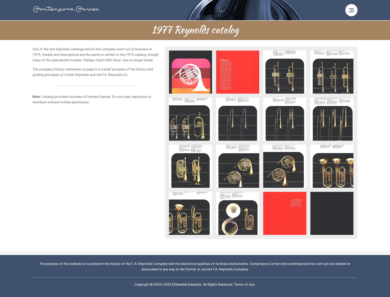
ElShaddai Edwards (186, 284)
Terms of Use (244, 284)
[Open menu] (351, 10)
